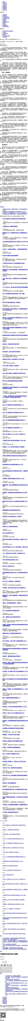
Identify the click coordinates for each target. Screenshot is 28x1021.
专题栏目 (5, 8)
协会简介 (5, 14)
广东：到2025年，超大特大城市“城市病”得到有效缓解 (15, 287)
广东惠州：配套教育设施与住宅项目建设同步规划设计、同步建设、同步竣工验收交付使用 (15, 397)
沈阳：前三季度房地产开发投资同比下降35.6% (13, 412)
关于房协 (5, 10)
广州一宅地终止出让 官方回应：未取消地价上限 (14, 553)
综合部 (4, 32)
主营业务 (5, 999)
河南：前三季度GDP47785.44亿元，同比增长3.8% (14, 434)
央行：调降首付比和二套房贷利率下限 (11, 617)
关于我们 (5, 997)
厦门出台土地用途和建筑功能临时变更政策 (12, 380)
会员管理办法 (6, 16)
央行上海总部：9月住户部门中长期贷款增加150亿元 (15, 641)
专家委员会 (5, 25)
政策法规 (5, 7)
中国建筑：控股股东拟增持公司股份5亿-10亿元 (13, 478)
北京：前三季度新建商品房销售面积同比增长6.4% (14, 420)
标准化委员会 (6, 26)
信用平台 (5, 4)
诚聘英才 (5, 998)
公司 (1, 41)
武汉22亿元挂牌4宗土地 (8, 533)
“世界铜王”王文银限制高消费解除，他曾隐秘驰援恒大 (15, 804)
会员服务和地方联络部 (8, 31)
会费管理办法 (6, 21)
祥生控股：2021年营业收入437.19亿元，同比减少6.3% (15, 212)
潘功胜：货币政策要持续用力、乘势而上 (12, 603)
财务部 (4, 34)
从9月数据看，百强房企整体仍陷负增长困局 (13, 947)
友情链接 (5, 1002)
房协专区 (5, 2)
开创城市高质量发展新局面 (12, 987)
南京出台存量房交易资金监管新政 (10, 255)
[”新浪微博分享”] (1, 44)
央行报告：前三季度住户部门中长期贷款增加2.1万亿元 (15, 671)
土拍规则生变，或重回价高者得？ (10, 226)
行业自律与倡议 (6, 18)
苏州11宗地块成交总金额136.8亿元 (10, 559)
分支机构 (5, 37)
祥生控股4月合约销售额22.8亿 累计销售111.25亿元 (14, 211)
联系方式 (5, 1000)
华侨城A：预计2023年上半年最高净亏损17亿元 (13, 713)
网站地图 (5, 1003)
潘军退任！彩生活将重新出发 (9, 783)
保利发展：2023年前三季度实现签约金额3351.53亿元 (15, 706)
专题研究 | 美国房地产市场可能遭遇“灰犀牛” (13, 741)
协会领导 (5, 15)
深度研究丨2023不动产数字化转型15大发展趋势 (13, 446)
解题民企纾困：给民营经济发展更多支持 (12, 633)
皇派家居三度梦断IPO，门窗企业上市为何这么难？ (14, 761)
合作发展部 (5, 33)
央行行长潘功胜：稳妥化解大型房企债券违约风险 (14, 218)
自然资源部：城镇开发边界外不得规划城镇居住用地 (15, 949)
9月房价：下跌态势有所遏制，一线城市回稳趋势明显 (15, 249)
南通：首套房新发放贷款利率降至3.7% (12, 697)
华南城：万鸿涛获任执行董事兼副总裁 (11, 747)
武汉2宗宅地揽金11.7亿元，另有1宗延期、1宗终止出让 (15, 547)
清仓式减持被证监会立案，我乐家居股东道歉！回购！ (15, 789)
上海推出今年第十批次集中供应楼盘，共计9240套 (14, 440)
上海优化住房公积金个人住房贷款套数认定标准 (13, 263)
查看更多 (5, 275)
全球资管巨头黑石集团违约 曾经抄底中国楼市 (13, 728)
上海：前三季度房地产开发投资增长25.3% (12, 427)
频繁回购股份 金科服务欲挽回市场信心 (12, 510)
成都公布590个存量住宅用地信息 (10, 526)
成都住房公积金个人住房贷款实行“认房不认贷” (13, 359)
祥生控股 (2, 206)
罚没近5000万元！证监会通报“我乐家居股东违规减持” (15, 775)
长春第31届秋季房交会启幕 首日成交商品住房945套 (14, 455)
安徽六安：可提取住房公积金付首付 (11, 344)
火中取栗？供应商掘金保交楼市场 (10, 812)
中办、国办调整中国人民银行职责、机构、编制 (13, 293)
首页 (4, 1)
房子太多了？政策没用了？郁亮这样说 (11, 581)
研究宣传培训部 (6, 35)
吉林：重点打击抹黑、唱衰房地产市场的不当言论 (14, 373)
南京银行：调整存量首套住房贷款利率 (11, 656)
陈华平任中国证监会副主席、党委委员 (11, 302)
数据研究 (5, 6)
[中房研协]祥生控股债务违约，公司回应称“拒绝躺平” (15, 213)
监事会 (4, 20)
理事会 (4, 23)
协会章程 (5, 19)
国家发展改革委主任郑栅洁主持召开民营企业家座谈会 (15, 335)
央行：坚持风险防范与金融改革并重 (11, 610)
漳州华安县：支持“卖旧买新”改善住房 (11, 351)
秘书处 (4, 24)
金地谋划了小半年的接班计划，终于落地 (12, 516)
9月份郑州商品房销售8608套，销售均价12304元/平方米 (15, 241)
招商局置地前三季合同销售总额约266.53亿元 (13, 464)
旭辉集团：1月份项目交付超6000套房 (11, 734)
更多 (6, 820)
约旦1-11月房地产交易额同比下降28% (11, 753)
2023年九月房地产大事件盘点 (9, 944)
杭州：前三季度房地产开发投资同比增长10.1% (13, 404)
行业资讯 (5, 5)
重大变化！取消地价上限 (8, 566)
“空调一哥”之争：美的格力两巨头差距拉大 (12, 767)
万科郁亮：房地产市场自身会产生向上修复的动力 (14, 587)
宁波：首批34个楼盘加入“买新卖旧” (11, 365)
